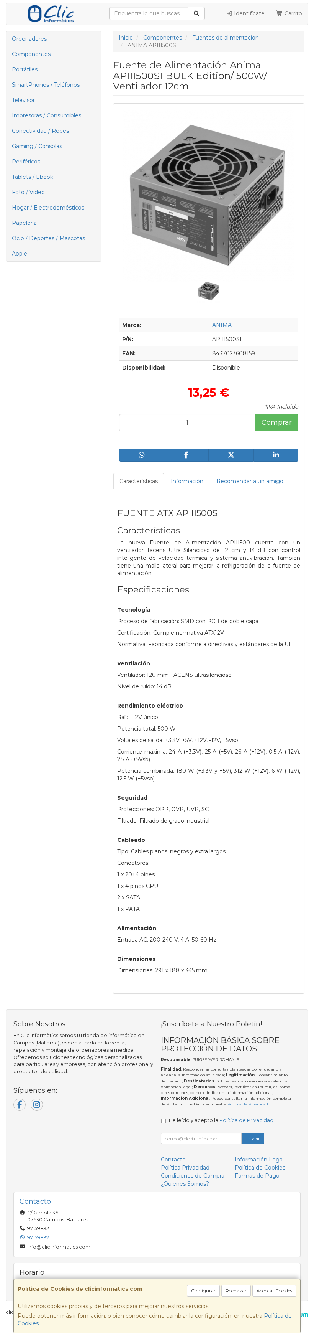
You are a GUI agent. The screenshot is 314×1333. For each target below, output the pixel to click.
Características (138, 481)
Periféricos (26, 161)
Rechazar (236, 1290)
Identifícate (248, 13)
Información (187, 481)
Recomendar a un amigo (249, 481)
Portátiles (25, 69)
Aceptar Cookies (274, 1290)
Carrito (292, 13)
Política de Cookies (260, 1167)
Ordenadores (29, 38)
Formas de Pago (257, 1175)
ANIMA (222, 325)
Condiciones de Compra (192, 1175)
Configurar (203, 1290)
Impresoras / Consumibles (46, 115)
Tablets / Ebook (32, 176)
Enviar (252, 1138)
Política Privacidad (185, 1167)
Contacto (173, 1159)
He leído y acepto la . (222, 1120)
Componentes (31, 54)
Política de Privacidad (247, 1104)
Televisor (23, 100)
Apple (19, 253)
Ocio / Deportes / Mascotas (48, 238)
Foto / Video (28, 192)
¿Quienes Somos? (185, 1183)
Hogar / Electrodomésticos (48, 207)
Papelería (24, 222)
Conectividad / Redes (40, 130)
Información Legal (259, 1159)
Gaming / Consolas (37, 146)
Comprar (277, 422)
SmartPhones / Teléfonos (46, 84)
